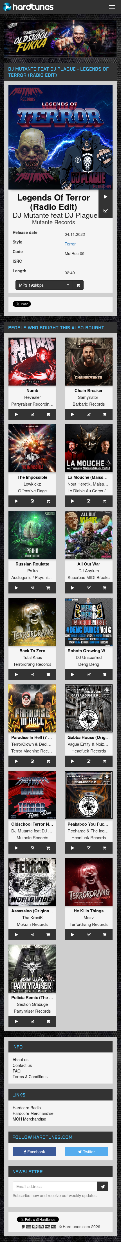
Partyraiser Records (32, 1011)
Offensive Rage (32, 490)
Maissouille (103, 484)
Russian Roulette (32, 564)
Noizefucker (107, 744)
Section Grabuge (32, 1004)
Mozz (89, 917)
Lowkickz (32, 484)
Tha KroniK (32, 917)
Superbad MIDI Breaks (89, 577)
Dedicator (48, 744)
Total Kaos (32, 657)
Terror (70, 244)
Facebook (35, 1151)
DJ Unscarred (89, 657)
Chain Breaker (89, 390)
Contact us (22, 1065)
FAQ (17, 1071)
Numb (32, 390)
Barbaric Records (89, 404)
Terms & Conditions (30, 1076)
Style (17, 242)
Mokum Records (32, 924)
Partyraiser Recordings (32, 404)
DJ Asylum (89, 570)
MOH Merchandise (29, 1119)
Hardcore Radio (27, 1107)
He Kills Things (89, 911)
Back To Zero (32, 650)
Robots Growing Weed (90, 650)
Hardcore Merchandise (33, 1113)
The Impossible (32, 477)
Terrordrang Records (32, 664)
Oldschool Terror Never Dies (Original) (49, 824)
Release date (25, 232)
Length (19, 270)
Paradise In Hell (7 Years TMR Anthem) (49, 737)
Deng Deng (88, 664)
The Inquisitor (103, 831)
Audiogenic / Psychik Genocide (40, 577)
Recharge (77, 831)
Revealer (32, 397)
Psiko (32, 570)
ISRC (17, 261)
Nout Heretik (79, 484)
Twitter (88, 1151)
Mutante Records (53, 222)
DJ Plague (81, 215)
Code (18, 251)
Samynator (88, 397)
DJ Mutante (31, 215)
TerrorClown (22, 744)
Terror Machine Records (33, 751)
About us (20, 1059)
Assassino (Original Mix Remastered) (47, 911)
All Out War (88, 564)
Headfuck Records (88, 751)
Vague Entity (79, 744)
